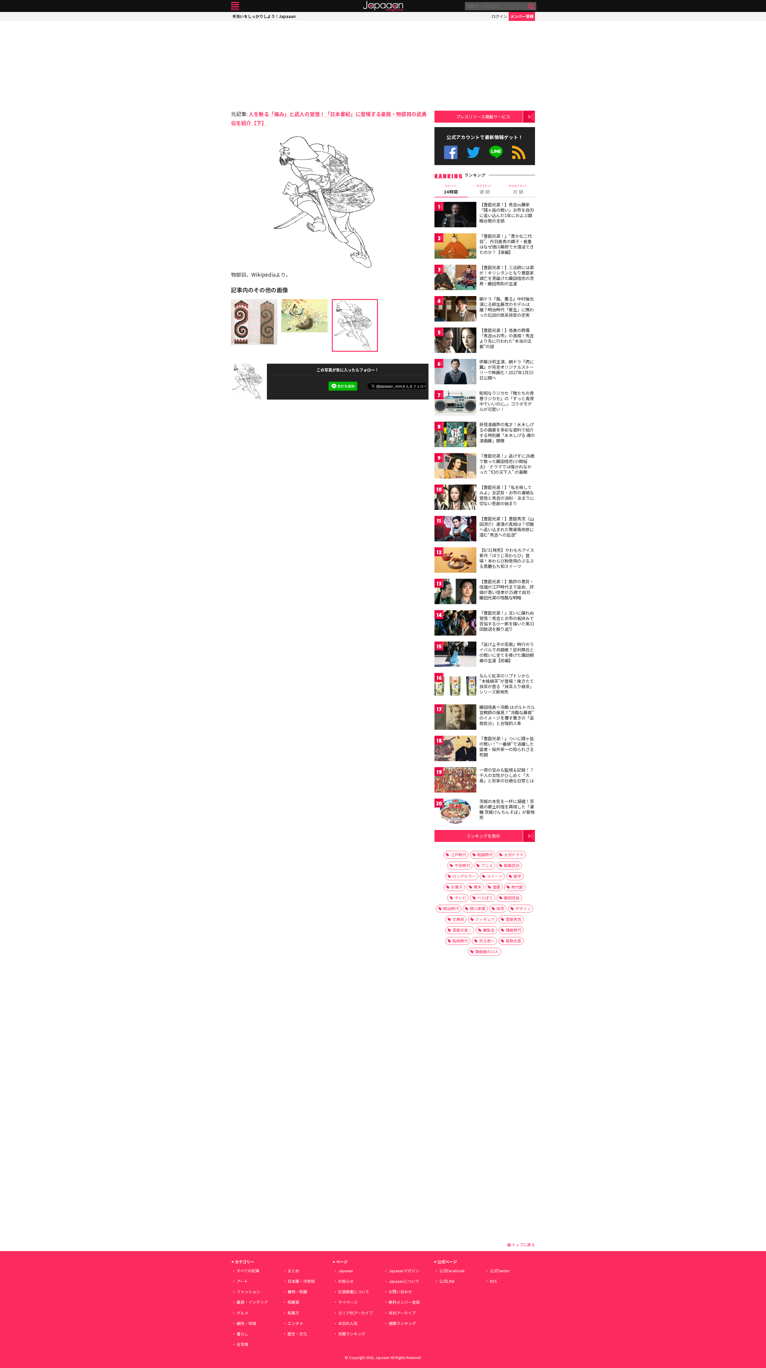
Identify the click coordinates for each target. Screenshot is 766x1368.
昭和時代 (460, 941)
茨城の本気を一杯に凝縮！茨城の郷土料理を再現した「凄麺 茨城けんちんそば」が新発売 (507, 809)
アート (242, 1281)
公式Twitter (473, 152)
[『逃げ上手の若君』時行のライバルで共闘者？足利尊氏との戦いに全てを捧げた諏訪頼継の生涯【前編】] (455, 655)
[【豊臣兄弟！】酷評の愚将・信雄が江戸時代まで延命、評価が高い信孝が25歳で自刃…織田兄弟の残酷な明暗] (455, 592)
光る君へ (487, 941)
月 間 (518, 189)
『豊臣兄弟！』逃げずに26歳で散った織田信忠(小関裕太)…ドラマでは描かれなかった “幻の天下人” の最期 (506, 464)
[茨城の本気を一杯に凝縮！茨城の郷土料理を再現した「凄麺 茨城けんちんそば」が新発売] (455, 812)
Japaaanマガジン (404, 1270)
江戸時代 (458, 854)
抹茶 (500, 908)
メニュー (235, 6)
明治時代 (451, 908)
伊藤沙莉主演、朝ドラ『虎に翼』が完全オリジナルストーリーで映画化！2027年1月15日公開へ (506, 369)
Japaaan (383, 6)
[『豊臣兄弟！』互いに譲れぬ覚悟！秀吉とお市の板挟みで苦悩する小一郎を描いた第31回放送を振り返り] (455, 623)
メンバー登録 (522, 16)
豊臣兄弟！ (462, 930)
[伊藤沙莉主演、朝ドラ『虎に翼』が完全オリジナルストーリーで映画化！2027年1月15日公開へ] (455, 372)
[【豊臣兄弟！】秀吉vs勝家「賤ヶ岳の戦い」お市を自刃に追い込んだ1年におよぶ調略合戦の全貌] (455, 215)
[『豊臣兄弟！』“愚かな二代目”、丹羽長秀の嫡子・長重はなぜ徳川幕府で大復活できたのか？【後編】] (455, 247)
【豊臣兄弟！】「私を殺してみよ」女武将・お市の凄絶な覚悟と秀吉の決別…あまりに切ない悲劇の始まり (506, 495)
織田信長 (511, 898)
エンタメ (295, 1323)
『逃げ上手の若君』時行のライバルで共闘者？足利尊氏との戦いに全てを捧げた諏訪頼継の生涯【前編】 (506, 652)
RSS (519, 152)
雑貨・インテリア (252, 1302)
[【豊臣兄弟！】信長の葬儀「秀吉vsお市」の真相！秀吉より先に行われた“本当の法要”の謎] (455, 341)
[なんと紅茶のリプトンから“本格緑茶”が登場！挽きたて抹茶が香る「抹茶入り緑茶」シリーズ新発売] (455, 686)
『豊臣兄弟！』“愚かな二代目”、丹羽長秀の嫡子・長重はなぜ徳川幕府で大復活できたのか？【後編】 (506, 244)
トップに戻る (523, 1244)
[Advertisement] (280, 64)
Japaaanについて (404, 1281)
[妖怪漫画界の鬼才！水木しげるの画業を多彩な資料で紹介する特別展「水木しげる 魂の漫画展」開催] (455, 435)
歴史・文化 (297, 1334)
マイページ (348, 1302)
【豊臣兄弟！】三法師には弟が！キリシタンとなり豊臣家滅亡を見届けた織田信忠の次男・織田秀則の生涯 (506, 275)
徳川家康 (477, 908)
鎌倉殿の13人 (487, 951)
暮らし (242, 1334)
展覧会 (489, 930)
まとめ (293, 1270)
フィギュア (485, 919)
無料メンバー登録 (404, 1302)
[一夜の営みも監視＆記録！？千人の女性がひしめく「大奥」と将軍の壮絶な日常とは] (455, 780)
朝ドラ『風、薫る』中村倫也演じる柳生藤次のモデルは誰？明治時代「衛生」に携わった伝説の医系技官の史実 (506, 306)
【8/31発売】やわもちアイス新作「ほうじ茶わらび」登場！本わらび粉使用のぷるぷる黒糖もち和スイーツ (506, 558)
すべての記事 (248, 1270)
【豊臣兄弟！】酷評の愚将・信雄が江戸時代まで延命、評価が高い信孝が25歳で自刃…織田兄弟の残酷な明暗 (507, 589)
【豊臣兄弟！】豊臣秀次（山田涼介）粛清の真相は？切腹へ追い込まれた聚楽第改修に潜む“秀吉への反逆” (506, 526)
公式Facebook (451, 152)
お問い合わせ (400, 1291)
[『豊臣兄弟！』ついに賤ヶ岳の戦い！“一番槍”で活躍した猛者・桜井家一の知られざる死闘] (455, 749)
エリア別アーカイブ (355, 1313)
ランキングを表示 (483, 836)
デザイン (523, 908)
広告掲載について (353, 1291)
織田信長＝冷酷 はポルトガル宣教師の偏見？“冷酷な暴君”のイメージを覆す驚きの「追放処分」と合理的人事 (507, 715)
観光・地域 (246, 1323)
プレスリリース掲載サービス (483, 116)
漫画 (496, 887)
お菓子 (457, 887)
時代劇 (517, 887)
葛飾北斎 (513, 941)
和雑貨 (293, 1302)
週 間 (484, 189)
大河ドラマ (513, 854)
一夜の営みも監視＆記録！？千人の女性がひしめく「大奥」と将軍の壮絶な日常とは (506, 775)
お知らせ (346, 1281)
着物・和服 (297, 1291)
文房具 (458, 919)
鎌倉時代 (513, 930)
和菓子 (293, 1313)
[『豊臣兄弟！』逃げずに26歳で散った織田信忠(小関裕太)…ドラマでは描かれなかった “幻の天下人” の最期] (455, 466)
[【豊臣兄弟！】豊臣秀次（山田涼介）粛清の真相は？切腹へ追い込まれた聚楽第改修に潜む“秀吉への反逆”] (455, 529)
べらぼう (485, 898)
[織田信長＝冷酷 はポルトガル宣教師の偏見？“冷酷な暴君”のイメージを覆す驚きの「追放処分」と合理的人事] (455, 718)
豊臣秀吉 (513, 919)
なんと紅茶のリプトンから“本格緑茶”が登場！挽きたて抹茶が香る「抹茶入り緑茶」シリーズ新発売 (506, 683)
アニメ (487, 865)
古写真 (242, 1344)
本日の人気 (348, 1323)
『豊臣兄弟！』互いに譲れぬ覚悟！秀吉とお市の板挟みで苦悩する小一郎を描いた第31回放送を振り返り (506, 621)
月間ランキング (351, 1334)
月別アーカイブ (402, 1313)
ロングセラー (464, 876)
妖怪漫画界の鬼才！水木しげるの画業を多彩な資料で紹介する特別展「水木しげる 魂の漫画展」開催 (507, 432)
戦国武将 (511, 865)
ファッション (248, 1291)
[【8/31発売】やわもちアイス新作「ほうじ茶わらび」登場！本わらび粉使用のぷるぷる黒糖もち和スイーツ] (455, 561)
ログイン (499, 16)
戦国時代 (485, 854)
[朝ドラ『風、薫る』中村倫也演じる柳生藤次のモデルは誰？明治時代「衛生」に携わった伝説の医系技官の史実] (455, 309)
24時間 (451, 189)
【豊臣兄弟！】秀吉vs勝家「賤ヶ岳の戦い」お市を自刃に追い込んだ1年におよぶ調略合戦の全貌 (506, 212)
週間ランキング (402, 1323)
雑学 (517, 876)
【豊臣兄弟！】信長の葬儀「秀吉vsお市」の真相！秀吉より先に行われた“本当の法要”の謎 (506, 338)
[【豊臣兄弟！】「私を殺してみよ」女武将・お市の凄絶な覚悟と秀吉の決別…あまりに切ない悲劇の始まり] (455, 498)
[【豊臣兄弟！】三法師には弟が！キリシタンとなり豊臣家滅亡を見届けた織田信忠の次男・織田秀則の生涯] (455, 278)
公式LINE (496, 152)
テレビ (460, 898)
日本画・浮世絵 (301, 1281)
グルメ (242, 1313)
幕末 (477, 887)
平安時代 (462, 865)
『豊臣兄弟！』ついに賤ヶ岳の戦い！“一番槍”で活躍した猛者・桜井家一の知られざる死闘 (506, 746)
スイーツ (494, 876)
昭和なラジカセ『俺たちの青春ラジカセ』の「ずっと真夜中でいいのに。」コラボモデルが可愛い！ (506, 401)
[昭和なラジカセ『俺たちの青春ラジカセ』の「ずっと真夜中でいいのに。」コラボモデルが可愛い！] (455, 404)
